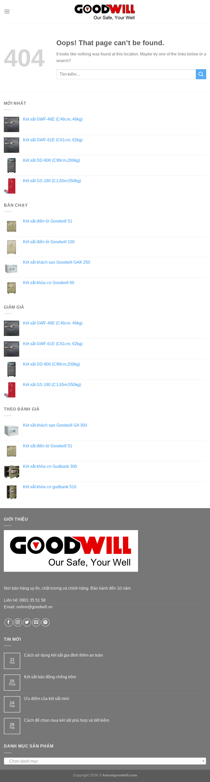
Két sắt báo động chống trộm (50, 677)
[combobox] (105, 761)
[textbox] (105, 761)
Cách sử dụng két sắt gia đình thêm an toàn (63, 655)
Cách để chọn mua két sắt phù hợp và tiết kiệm (66, 720)
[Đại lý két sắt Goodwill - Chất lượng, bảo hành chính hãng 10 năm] (105, 11)
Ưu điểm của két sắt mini (46, 698)
